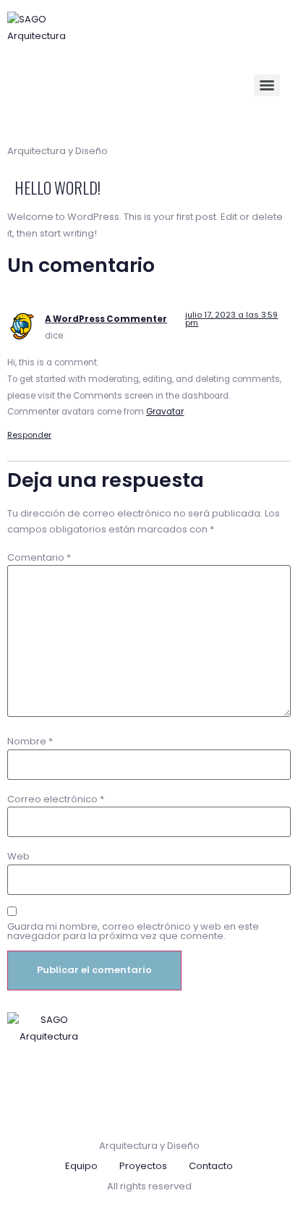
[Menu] (267, 85)
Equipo (81, 1166)
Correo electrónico (55, 799)
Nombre (30, 741)
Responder (29, 435)
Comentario (39, 557)
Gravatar (165, 411)
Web (18, 856)
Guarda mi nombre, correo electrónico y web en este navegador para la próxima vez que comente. (133, 931)
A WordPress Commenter (106, 319)
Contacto (211, 1166)
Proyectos (143, 1166)
